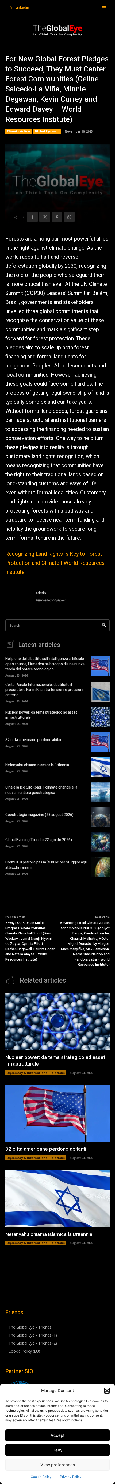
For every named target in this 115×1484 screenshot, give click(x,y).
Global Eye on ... (47, 131)
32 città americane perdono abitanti (34, 740)
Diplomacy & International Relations (36, 1073)
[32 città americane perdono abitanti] (100, 742)
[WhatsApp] (69, 217)
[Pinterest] (57, 217)
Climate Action (18, 131)
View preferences (57, 1464)
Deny (57, 1450)
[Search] (104, 625)
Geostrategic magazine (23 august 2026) (39, 815)
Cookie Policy (41, 1477)
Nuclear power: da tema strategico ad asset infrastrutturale (41, 715)
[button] (107, 1390)
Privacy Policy (71, 1477)
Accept (58, 1435)
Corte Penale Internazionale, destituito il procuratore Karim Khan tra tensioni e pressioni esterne (44, 690)
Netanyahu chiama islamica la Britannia (37, 765)
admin (41, 593)
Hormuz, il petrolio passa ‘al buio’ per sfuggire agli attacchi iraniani (46, 864)
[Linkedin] (10, 7)
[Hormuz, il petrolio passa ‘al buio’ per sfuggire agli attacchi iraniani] (100, 867)
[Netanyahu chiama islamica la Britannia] (100, 767)
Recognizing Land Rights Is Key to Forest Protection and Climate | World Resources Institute (55, 563)
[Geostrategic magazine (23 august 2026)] (100, 817)
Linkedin (22, 7)
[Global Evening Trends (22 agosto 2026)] (100, 842)
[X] (44, 217)
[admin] (18, 597)
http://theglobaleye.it (51, 600)
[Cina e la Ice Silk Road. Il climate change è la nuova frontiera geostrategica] (100, 792)
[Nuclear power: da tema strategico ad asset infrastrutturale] (100, 717)
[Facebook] (32, 217)
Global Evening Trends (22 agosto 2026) (38, 840)
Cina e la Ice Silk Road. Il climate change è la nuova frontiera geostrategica (41, 790)
